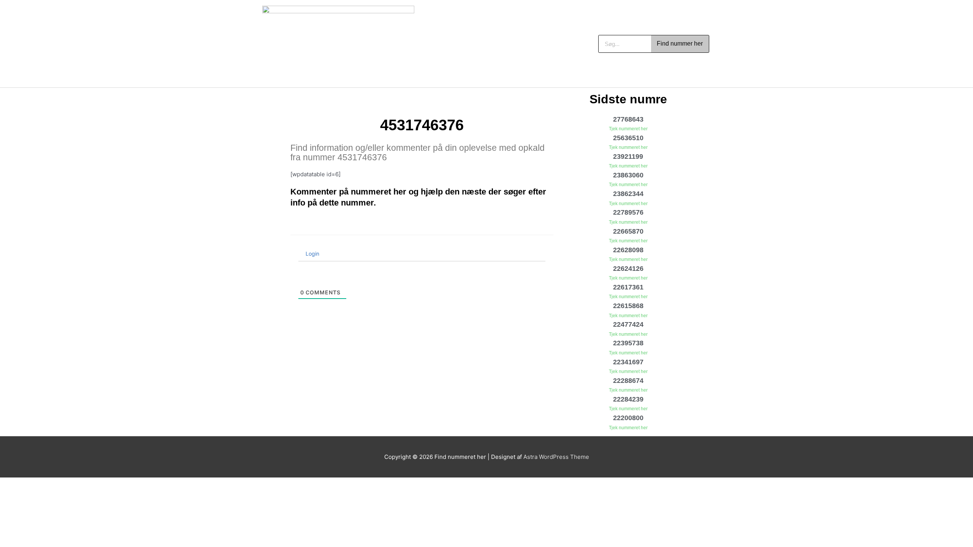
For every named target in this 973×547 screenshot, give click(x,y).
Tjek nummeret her (628, 128)
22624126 (628, 268)
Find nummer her (680, 43)
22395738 (628, 343)
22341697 (628, 362)
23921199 (628, 156)
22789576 (628, 212)
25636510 (628, 138)
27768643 (628, 119)
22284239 (628, 399)
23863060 (628, 175)
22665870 (628, 231)
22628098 (628, 250)
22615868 (628, 306)
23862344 (628, 194)
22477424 (628, 324)
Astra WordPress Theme (556, 456)
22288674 (628, 380)
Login (311, 253)
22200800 (628, 418)
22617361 (628, 287)
